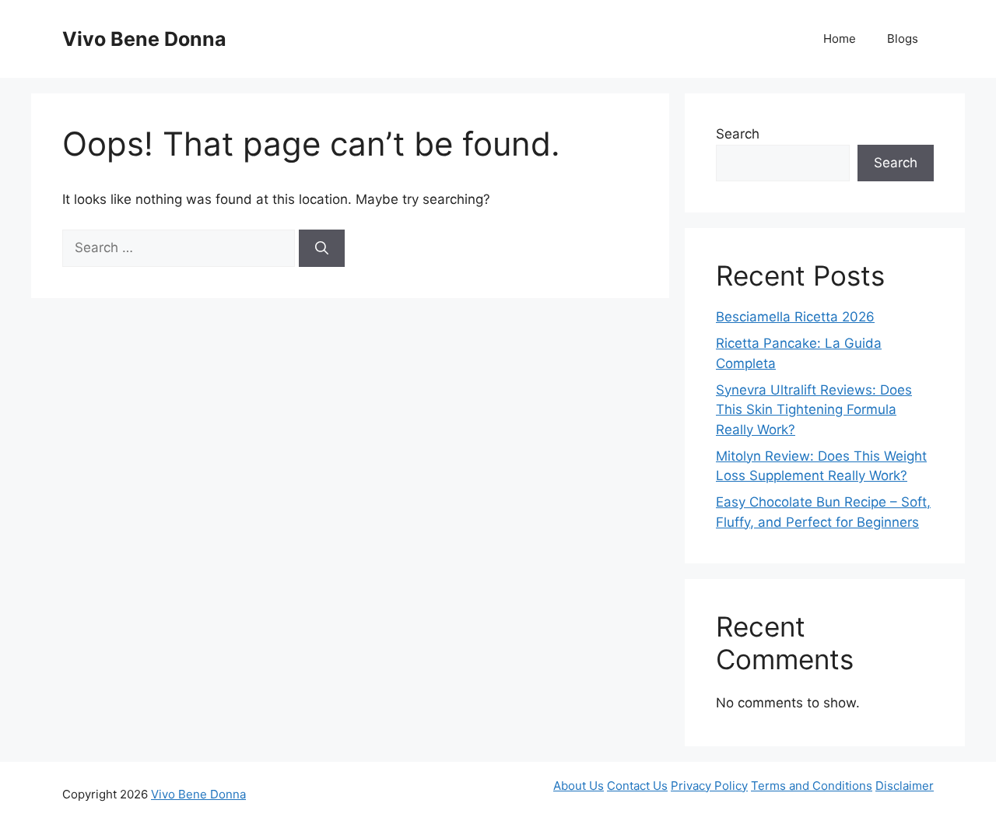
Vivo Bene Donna (144, 39)
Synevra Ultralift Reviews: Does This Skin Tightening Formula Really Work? (814, 409)
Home (839, 38)
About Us (578, 785)
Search (737, 134)
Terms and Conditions (811, 785)
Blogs (902, 38)
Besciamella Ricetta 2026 (795, 317)
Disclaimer (904, 785)
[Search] (322, 248)
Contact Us (637, 785)
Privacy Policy (709, 785)
